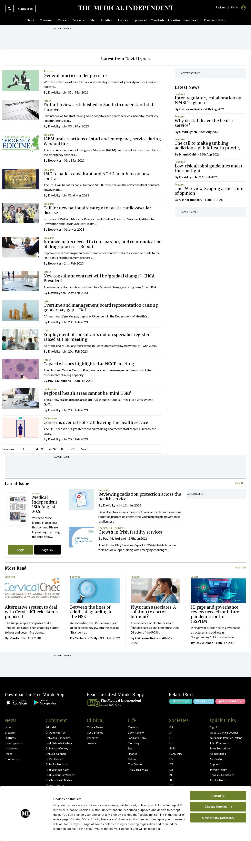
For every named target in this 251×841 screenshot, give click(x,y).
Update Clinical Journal (224, 732)
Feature (91, 743)
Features (49, 71)
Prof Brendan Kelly (57, 769)
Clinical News (95, 727)
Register (221, 7)
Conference (50, 389)
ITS (171, 737)
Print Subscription (221, 748)
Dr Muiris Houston (57, 764)
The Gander (135, 764)
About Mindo (218, 753)
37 (54, 449)
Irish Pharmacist (220, 743)
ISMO (172, 748)
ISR (171, 727)
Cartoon (133, 727)
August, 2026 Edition (111, 705)
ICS (171, 764)
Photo (8, 753)
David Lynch (57, 92)
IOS (171, 769)
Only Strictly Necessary (218, 817)
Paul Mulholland (59, 380)
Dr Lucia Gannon (56, 753)
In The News (117, 527)
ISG (171, 743)
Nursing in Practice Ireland (226, 737)
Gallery (132, 759)
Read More (240, 567)
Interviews (11, 748)
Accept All (218, 795)
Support (215, 764)
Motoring (133, 743)
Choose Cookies (216, 806)
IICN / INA (175, 753)
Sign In (214, 727)
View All (239, 483)
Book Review (136, 732)
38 (61, 449)
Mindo (14, 638)
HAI (171, 780)
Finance (132, 753)
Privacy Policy (218, 769)
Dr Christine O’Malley (59, 780)
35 (43, 449)
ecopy (35, 493)
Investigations (14, 743)
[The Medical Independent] (125, 8)
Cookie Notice (218, 780)
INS (171, 774)
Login (20, 550)
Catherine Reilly (190, 109)
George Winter (55, 785)
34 (36, 449)
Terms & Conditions (222, 774)
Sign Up (47, 550)
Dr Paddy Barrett (56, 732)
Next (84, 449)
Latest (47, 100)
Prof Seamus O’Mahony (60, 774)
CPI (171, 732)
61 (73, 449)
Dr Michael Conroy (57, 748)
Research (92, 737)
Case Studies (95, 732)
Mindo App (216, 759)
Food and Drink (137, 737)
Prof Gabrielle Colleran (59, 743)
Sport (131, 748)
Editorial (51, 727)
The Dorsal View (138, 769)
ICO (171, 785)
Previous (8, 449)
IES (171, 759)
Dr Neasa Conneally (58, 737)
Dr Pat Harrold (54, 759)
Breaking (49, 134)
